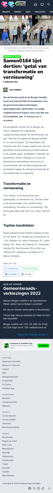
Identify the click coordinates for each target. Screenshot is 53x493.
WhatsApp (31, 268)
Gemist (17, 12)
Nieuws (6, 12)
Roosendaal (7, 437)
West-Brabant (8, 475)
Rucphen (6, 468)
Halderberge (7, 456)
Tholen (5, 464)
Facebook (13, 268)
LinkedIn (12, 274)
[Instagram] (38, 488)
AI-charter (6, 384)
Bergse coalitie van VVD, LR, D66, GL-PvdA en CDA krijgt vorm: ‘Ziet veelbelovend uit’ (25, 326)
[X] (34, 488)
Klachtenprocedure (10, 427)
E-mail (28, 274)
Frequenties (7, 380)
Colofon (5, 369)
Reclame (6, 398)
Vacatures (6, 423)
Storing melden (9, 419)
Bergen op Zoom (12, 57)
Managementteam (10, 377)
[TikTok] (42, 488)
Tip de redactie (9, 416)
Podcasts (40, 12)
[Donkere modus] (49, 488)
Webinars (6, 406)
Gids (28, 12)
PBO (4, 373)
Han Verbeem (15, 90)
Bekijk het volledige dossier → (33, 334)
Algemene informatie (11, 361)
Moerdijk (6, 452)
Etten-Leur (7, 445)
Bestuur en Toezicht (11, 365)
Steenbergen (8, 460)
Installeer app (8, 388)
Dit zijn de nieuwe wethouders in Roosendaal (26, 309)
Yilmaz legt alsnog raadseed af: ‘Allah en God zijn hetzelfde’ (26, 317)
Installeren (43, 346)
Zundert (5, 471)
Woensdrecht (8, 448)
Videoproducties (9, 402)
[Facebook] (29, 488)
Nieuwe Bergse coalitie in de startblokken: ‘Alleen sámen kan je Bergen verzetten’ (25, 302)
